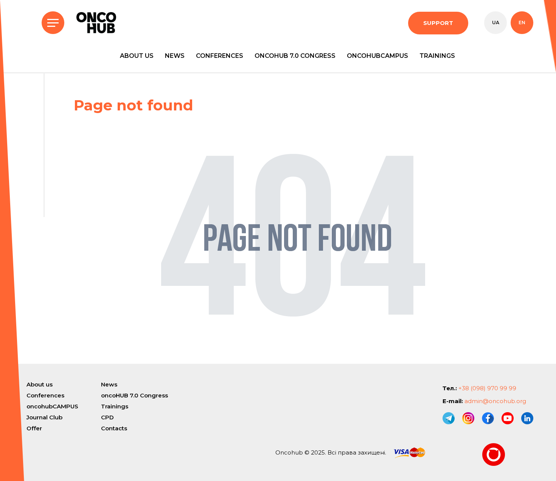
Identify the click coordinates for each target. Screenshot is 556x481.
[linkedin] (527, 418)
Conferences (219, 55)
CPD (107, 417)
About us (137, 55)
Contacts (114, 428)
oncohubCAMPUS (377, 55)
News (175, 55)
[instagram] (468, 418)
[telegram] (449, 418)
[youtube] (508, 418)
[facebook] (488, 418)
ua (495, 22)
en (522, 22)
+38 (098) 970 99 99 (487, 388)
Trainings (437, 55)
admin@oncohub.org (495, 401)
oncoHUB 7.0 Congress (295, 55)
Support (438, 22)
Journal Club (44, 417)
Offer (34, 428)
